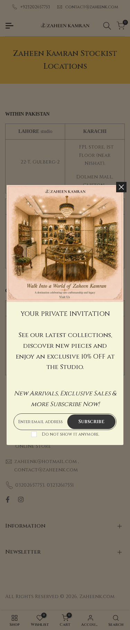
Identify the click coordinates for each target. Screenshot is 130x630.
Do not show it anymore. (70, 434)
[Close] (121, 187)
